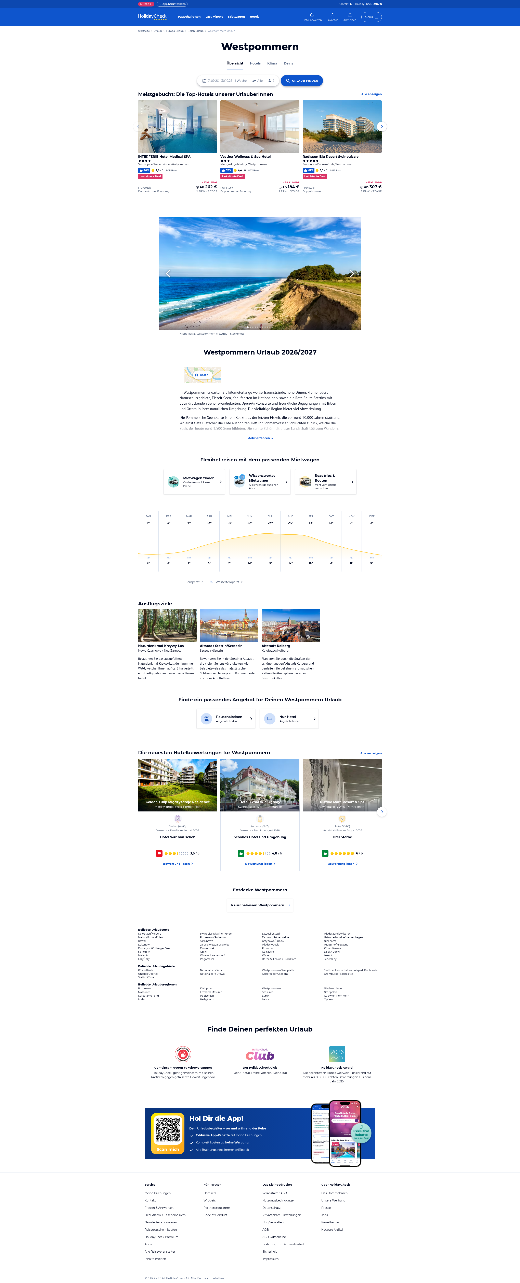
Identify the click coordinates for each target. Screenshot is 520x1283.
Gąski (203, 951)
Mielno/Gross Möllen (150, 937)
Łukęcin (328, 955)
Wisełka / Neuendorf (212, 955)
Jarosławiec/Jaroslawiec (214, 944)
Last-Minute (214, 16)
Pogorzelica (207, 959)
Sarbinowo (206, 941)
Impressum (270, 1259)
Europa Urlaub (175, 30)
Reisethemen (330, 1222)
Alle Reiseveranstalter (160, 1251)
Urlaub (158, 30)
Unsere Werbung (333, 1200)
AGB (265, 1229)
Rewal (142, 941)
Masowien (144, 992)
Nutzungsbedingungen (278, 1200)
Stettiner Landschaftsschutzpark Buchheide (351, 970)
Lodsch (142, 999)
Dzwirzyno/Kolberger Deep (154, 948)
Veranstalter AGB (274, 1193)
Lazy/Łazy (144, 959)
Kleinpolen (206, 988)
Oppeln (328, 999)
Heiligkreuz (207, 999)
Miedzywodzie (270, 944)
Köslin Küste (145, 970)
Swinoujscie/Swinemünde (216, 933)
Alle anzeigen (371, 94)
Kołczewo (268, 951)
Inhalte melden (155, 1259)
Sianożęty (144, 951)
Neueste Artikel (332, 1229)
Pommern (144, 988)
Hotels (254, 16)
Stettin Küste (146, 977)
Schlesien (267, 992)
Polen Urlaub (196, 30)
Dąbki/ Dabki (332, 951)
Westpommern (271, 988)
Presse (326, 1208)
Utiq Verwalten (273, 1222)
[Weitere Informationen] (197, 187)
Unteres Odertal (148, 973)
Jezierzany (330, 959)
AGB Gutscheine (274, 1237)
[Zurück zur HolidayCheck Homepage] (152, 17)
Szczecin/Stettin (271, 933)
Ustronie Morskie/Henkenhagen (343, 937)
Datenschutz (271, 1208)
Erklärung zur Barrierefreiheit (283, 1244)
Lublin (266, 995)
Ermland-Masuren (211, 992)
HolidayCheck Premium (162, 1237)
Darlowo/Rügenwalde (275, 937)
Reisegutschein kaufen (161, 1229)
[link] (312, 17)
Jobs (324, 1215)
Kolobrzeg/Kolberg (149, 933)
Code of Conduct (216, 1215)
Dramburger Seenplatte (338, 973)
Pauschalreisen (189, 16)
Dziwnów (144, 944)
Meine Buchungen (158, 1193)
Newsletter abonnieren (161, 1222)
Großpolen (330, 992)
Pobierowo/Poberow (213, 937)
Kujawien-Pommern (336, 995)
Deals (144, 3)
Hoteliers (210, 1193)
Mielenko (143, 955)
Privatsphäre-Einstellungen (281, 1215)
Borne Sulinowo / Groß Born (279, 959)
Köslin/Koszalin (333, 948)
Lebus (265, 999)
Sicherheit (269, 1251)
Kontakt (344, 3)
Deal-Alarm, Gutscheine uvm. (165, 1215)
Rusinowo (268, 948)
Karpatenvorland (148, 995)
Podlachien (207, 995)
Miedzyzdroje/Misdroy (337, 933)
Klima (272, 63)
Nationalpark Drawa (212, 973)
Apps (148, 1244)
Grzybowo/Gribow (273, 941)
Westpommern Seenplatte (278, 970)
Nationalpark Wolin (211, 970)
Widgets (210, 1200)
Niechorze (330, 941)
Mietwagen (236, 16)
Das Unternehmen (334, 1193)
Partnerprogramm (217, 1208)
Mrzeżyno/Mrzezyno (336, 944)
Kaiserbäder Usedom (275, 973)
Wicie (265, 955)
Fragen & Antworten (159, 1208)
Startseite (144, 30)
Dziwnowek (207, 948)
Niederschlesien (333, 988)
